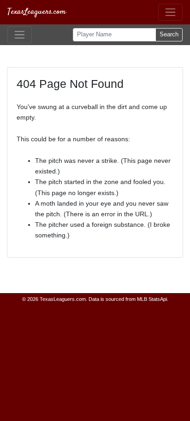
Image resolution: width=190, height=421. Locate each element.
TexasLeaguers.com (36, 12)
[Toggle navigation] (170, 12)
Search (169, 34)
